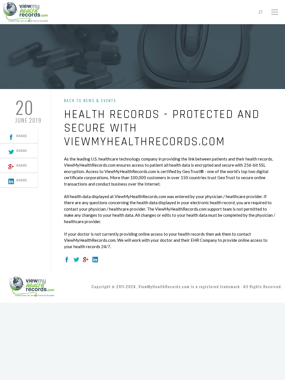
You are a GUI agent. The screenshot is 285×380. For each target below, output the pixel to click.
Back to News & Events (90, 100)
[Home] (25, 11)
